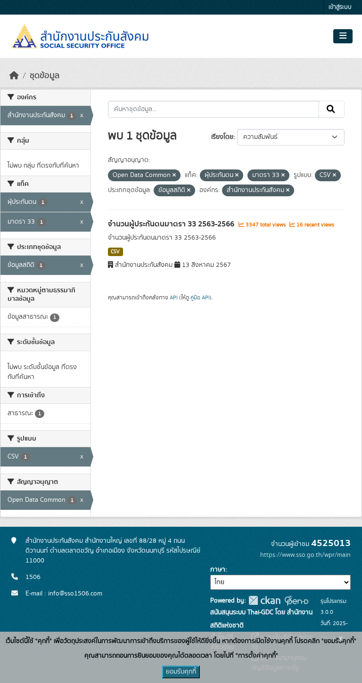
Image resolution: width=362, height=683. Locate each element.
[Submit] (332, 109)
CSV (115, 252)
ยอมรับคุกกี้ (181, 671)
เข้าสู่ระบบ (340, 7)
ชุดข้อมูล (44, 76)
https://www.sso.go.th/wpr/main (305, 555)
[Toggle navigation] (343, 36)
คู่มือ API (200, 297)
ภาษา (217, 569)
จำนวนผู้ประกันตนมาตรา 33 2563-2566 (172, 224)
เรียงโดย (222, 137)
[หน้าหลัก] (14, 76)
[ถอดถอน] (174, 175)
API (174, 297)
